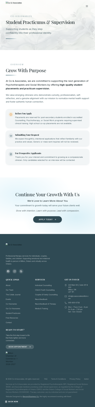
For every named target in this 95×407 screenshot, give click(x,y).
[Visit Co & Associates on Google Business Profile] (21, 271)
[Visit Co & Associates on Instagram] (14, 271)
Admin (86, 379)
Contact (9, 322)
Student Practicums (13, 313)
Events (8, 299)
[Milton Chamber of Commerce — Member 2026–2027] (18, 359)
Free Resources (12, 318)
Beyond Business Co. (31, 396)
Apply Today (46, 219)
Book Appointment (18, 347)
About (8, 285)
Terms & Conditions (58, 379)
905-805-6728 (74, 303)
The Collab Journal (13, 295)
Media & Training (41, 309)
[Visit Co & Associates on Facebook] (8, 271)
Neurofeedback (41, 299)
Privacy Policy (75, 379)
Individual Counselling (43, 285)
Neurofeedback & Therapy (45, 304)
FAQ (45, 379)
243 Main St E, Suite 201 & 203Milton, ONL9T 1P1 (78, 288)
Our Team (9, 290)
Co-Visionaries (11, 304)
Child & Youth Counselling (45, 290)
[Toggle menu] (87, 6)
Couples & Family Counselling (46, 295)
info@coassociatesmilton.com (78, 297)
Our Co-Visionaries (13, 309)
